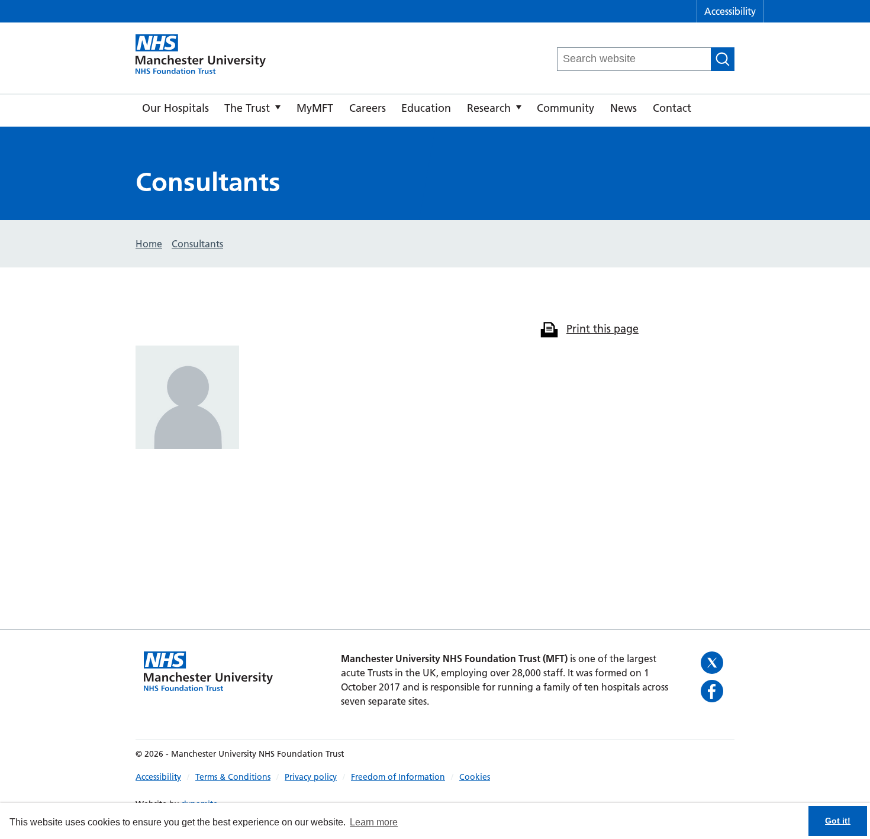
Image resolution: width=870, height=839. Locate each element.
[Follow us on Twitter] (713, 662)
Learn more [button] (374, 822)
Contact (672, 108)
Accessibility (730, 11)
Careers (367, 108)
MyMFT (315, 108)
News (623, 108)
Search (722, 59)
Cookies (474, 777)
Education (426, 108)
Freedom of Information (398, 777)
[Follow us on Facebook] (713, 691)
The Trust (247, 108)
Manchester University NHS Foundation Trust (201, 55)
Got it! (837, 820)
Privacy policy (311, 777)
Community (565, 108)
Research (489, 108)
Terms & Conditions (232, 777)
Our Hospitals (175, 108)
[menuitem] (175, 111)
